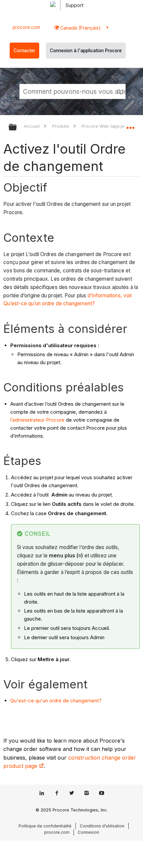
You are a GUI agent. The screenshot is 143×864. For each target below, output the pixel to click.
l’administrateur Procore (37, 420)
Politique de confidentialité (45, 825)
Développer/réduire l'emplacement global (130, 125)
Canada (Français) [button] (80, 28)
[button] (119, 91)
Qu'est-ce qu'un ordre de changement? (55, 700)
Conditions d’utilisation (102, 825)
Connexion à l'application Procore (86, 50)
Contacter (24, 50)
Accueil (32, 126)
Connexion (88, 832)
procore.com (26, 27)
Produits (61, 126)
